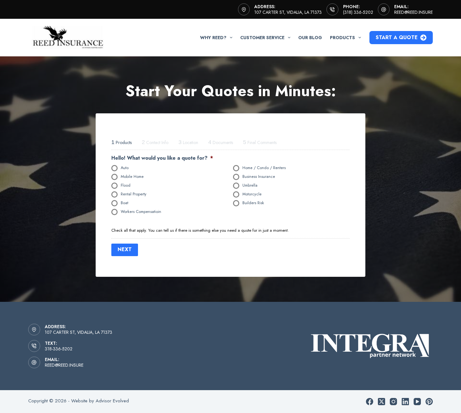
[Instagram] (393, 401)
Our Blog (310, 37)
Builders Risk (253, 203)
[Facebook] (369, 401)
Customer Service (262, 37)
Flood (125, 185)
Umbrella (249, 185)
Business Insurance (258, 176)
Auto (125, 168)
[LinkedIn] (405, 401)
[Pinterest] (429, 401)
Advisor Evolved (112, 400)
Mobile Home (132, 176)
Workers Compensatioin (141, 211)
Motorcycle (252, 194)
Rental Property (133, 194)
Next (125, 249)
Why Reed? (213, 37)
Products (342, 37)
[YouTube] (417, 401)
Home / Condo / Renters (264, 168)
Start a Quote (397, 37)
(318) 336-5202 (358, 12)
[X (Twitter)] (381, 401)
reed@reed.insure (413, 12)
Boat (124, 203)
